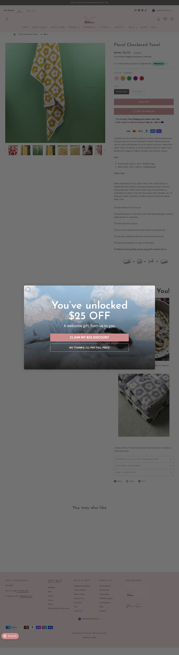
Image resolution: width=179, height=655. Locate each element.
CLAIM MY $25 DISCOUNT (89, 337)
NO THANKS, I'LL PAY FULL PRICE (89, 347)
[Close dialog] (28, 289)
